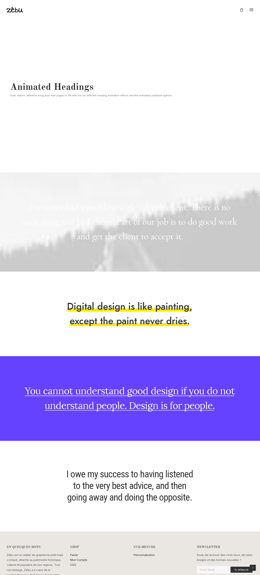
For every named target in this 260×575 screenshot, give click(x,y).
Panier (74, 555)
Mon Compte (78, 560)
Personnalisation (144, 555)
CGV (73, 565)
